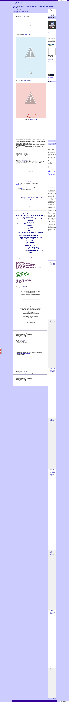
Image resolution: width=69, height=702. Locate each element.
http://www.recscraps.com (33, 119)
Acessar (57, 0)
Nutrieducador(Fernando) (25, 160)
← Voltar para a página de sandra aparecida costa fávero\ (20, 11)
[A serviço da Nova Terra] (52, 51)
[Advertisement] (51, 96)
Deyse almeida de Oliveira (27, 22)
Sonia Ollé (25, 211)
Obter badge (54, 143)
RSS (48, 698)
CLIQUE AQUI (50, 59)
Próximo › (20, 385)
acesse (53, 12)
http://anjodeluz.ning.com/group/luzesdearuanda (23, 353)
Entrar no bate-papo (63, 701)
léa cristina (24, 371)
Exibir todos (54, 698)
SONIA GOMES (25, 16)
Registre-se (53, 0)
